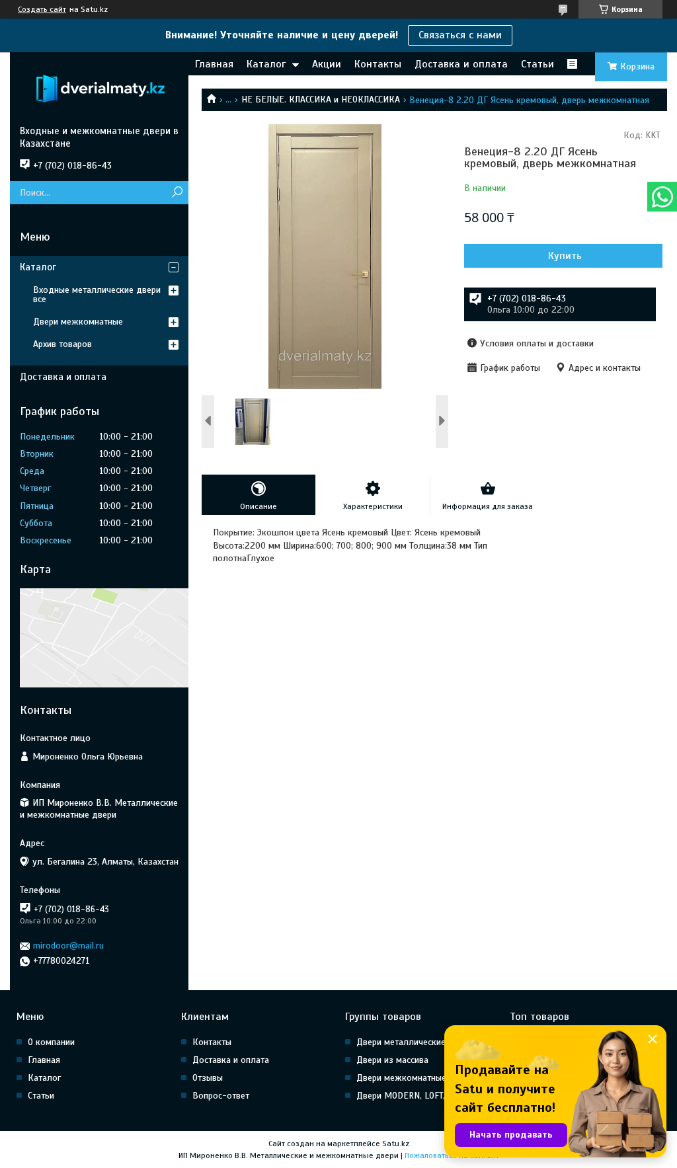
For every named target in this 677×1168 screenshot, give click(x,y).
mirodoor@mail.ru (68, 945)
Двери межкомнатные (78, 321)
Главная (214, 64)
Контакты (377, 64)
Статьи (537, 64)
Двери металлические (401, 1042)
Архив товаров (62, 344)
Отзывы (207, 1077)
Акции (326, 64)
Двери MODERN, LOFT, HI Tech (416, 1095)
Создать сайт (42, 9)
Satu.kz (395, 1143)
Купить (565, 255)
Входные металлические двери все (97, 294)
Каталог (266, 64)
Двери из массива (392, 1060)
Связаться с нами (460, 35)
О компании (51, 1042)
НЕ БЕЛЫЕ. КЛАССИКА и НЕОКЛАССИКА (320, 99)
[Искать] (176, 192)
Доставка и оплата (461, 64)
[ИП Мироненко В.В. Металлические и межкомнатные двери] (99, 88)
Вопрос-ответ (220, 1095)
